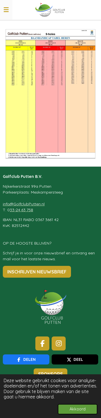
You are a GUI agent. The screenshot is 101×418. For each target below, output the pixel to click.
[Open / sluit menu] (6, 10)
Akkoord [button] (78, 409)
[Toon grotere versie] (50, 93)
